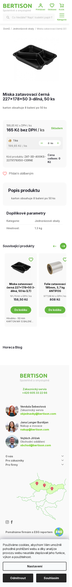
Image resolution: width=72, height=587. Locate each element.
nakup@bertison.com (34, 429)
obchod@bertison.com (35, 445)
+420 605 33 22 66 (34, 392)
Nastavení (34, 566)
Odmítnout (18, 578)
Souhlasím (51, 578)
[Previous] (54, 246)
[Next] (63, 246)
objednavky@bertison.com (38, 413)
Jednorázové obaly (47, 220)
